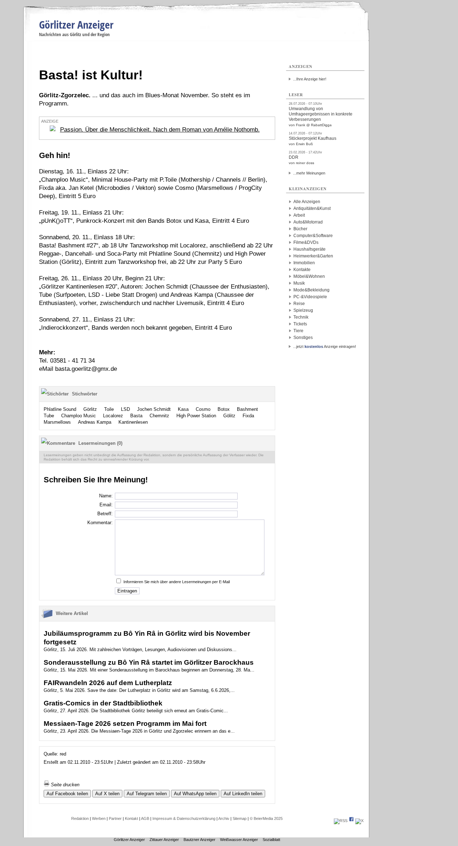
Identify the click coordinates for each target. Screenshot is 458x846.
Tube (49, 415)
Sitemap (240, 818)
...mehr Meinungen (309, 173)
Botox (224, 409)
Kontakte (302, 269)
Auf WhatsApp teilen (195, 793)
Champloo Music (78, 415)
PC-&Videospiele (310, 297)
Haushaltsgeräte (309, 249)
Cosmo (203, 409)
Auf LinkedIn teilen (243, 793)
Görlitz (90, 409)
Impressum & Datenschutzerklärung (183, 818)
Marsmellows (57, 422)
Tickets (300, 324)
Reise (299, 303)
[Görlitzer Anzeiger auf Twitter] (359, 820)
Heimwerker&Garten (313, 256)
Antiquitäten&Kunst (312, 208)
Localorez (113, 415)
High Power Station (196, 415)
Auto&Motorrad (308, 222)
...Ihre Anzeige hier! (309, 79)
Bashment (247, 409)
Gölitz (229, 415)
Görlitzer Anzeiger (76, 24)
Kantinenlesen (133, 422)
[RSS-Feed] (340, 820)
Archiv (223, 818)
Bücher (300, 229)
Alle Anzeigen (306, 201)
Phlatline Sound (60, 409)
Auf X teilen (107, 793)
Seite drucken (64, 784)
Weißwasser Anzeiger (239, 839)
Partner (115, 818)
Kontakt (131, 818)
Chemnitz (159, 415)
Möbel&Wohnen (309, 276)
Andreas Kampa (94, 422)
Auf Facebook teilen (67, 793)
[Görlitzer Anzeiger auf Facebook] (351, 820)
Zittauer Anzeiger (164, 839)
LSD (125, 409)
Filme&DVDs (305, 242)
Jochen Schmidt (154, 409)
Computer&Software (313, 235)
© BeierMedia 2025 (266, 818)
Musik (299, 283)
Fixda (248, 415)
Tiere (298, 331)
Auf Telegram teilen (147, 793)
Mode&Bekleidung (311, 290)
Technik (300, 317)
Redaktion (80, 818)
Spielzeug (303, 310)
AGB (145, 818)
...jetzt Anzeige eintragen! (324, 346)
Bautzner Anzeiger (199, 839)
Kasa (183, 409)
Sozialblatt (271, 839)
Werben (99, 818)
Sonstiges (303, 337)
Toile (109, 409)
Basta (136, 415)
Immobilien (304, 263)
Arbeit (299, 215)
